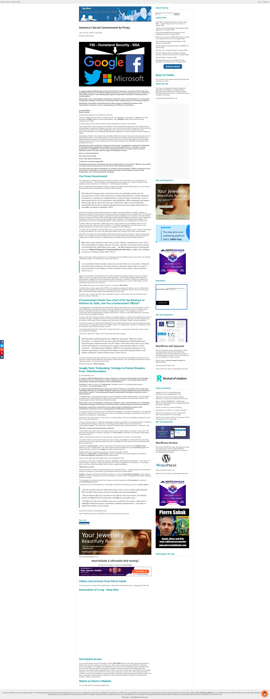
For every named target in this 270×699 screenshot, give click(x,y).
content (91, 425)
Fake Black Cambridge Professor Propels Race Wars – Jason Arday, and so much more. (171, 23)
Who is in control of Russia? (172, 407)
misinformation (96, 386)
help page (87, 675)
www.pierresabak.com (101, 685)
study (84, 396)
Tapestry (158, 392)
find (96, 276)
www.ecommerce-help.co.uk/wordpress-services (172, 369)
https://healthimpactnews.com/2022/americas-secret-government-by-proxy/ (104, 513)
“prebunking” (106, 384)
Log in (260, 2)
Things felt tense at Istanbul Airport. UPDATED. (171, 46)
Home (2, 2)
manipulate (95, 325)
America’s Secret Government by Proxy (104, 27)
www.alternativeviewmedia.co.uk (166, 98)
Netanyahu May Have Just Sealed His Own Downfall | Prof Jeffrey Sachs (170, 61)
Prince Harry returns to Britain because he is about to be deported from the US (172, 37)
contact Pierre (95, 677)
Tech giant (83, 384)
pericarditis (104, 453)
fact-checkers (133, 480)
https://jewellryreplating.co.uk (88, 557)
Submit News (16, 2)
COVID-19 (138, 446)
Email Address (161, 289)
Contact (8, 2)
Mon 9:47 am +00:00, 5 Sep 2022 (90, 33)
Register (266, 2)
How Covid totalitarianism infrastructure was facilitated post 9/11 (168, 393)
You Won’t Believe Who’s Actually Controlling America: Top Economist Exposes (170, 53)
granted (95, 309)
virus (144, 446)
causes (115, 236)
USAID (121, 186)
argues (108, 223)
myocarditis (92, 453)
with (141, 329)
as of (88, 121)
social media (117, 432)
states (113, 234)
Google (81, 474)
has (125, 221)
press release (143, 484)
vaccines (115, 461)
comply (102, 449)
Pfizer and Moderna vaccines (92, 455)
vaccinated (137, 447)
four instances (141, 279)
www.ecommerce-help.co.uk (165, 365)
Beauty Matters (161, 57)
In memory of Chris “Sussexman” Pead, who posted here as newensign (171, 413)
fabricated (110, 294)
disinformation (87, 482)
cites (94, 217)
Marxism (96, 296)
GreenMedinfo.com (87, 375)
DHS (119, 188)
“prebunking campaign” (131, 474)
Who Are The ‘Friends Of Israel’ (166, 50)
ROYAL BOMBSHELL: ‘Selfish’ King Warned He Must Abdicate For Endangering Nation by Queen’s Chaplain (172, 403)
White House (110, 251)
